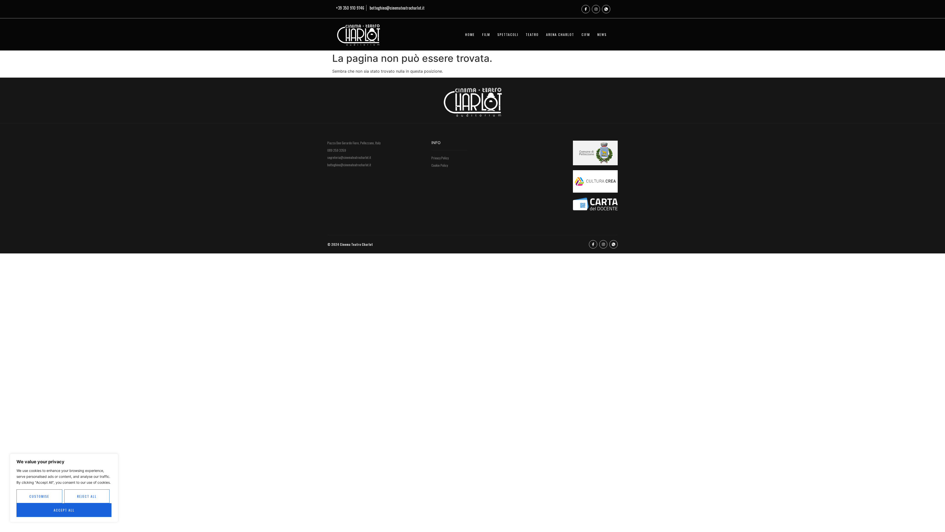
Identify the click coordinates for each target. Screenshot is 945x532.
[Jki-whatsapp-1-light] (606, 9)
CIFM (586, 34)
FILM (486, 34)
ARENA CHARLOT (560, 34)
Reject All (87, 496)
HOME (470, 34)
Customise (39, 496)
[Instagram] (596, 9)
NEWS (602, 34)
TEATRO (532, 34)
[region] (64, 488)
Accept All (64, 510)
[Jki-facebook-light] (586, 9)
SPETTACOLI (507, 34)
